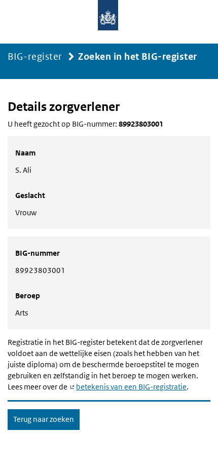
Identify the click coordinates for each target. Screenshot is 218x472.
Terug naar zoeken (43, 419)
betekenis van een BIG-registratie (131, 386)
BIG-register (35, 56)
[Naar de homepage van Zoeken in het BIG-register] (109, 20)
